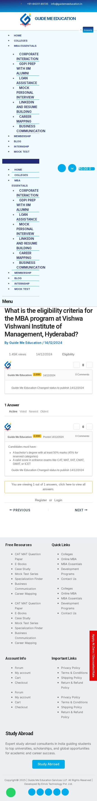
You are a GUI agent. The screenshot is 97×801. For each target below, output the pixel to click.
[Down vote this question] (89, 365)
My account (23, 672)
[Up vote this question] (77, 365)
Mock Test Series (26, 574)
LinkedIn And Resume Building (26, 106)
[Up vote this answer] (77, 427)
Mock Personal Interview (25, 92)
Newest (33, 411)
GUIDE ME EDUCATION (55, 18)
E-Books (21, 564)
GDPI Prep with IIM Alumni (26, 68)
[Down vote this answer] (89, 427)
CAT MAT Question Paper (28, 556)
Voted (23, 411)
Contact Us (68, 579)
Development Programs (70, 571)
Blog (17, 141)
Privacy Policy (70, 668)
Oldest (44, 411)
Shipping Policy (71, 677)
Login (58, 500)
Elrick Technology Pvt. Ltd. (57, 783)
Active (13, 411)
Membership (22, 136)
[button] (20, 161)
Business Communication (25, 586)
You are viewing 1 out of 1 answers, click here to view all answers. (48, 487)
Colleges (21, 40)
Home (18, 35)
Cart (18, 677)
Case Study (22, 569)
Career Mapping (26, 593)
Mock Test (22, 151)
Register (41, 500)
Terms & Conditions (74, 672)
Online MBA (69, 559)
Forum (19, 668)
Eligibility (68, 354)
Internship (21, 146)
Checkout (21, 682)
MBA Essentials (25, 45)
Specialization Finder (29, 579)
